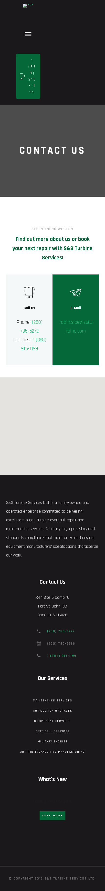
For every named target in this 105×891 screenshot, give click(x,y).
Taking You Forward (52, 801)
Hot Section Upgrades (52, 711)
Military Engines (53, 741)
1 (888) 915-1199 (61, 656)
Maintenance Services (52, 700)
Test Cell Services (53, 731)
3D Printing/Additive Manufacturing (52, 752)
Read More (52, 815)
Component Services (52, 721)
